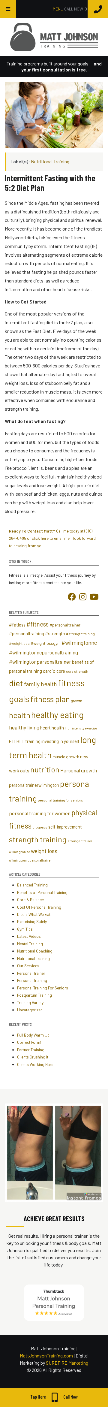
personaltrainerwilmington (34, 785)
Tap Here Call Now (54, 1396)
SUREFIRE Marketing (67, 1363)
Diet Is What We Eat (33, 914)
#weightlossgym (46, 643)
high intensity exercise (81, 728)
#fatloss (17, 624)
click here (40, 538)
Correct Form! (29, 1042)
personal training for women (39, 813)
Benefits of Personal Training (42, 892)
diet (16, 683)
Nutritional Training (50, 161)
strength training (38, 839)
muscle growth (65, 756)
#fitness (37, 624)
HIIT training (28, 741)
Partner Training (30, 1049)
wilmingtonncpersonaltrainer (30, 860)
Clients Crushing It (32, 1056)
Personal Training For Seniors (42, 987)
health (19, 715)
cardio (49, 671)
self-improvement (65, 826)
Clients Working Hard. (35, 1064)
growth (76, 701)
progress (39, 827)
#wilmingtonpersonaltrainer (40, 662)
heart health (52, 727)
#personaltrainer (65, 624)
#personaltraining (26, 633)
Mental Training (30, 943)
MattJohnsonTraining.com (46, 1355)
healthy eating (57, 714)
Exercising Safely (32, 921)
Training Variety (30, 1002)
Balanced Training (32, 884)
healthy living (24, 727)
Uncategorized (30, 1009)
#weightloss (19, 643)
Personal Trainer (31, 973)
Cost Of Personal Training (39, 907)
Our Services (28, 965)
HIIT (12, 741)
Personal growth (78, 770)
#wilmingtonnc (79, 642)
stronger (75, 841)
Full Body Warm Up (33, 1034)
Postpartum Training (34, 995)
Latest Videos (29, 936)
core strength (77, 671)
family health (40, 683)
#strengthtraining (80, 634)
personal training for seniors (60, 800)
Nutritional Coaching (34, 950)
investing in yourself (60, 741)
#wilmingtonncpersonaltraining (43, 652)
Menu (58, 8)
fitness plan (50, 699)
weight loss (44, 851)
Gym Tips (25, 928)
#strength (55, 633)
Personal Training (32, 980)
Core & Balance (30, 899)
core (60, 671)
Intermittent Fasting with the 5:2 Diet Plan (50, 183)
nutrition (44, 769)
